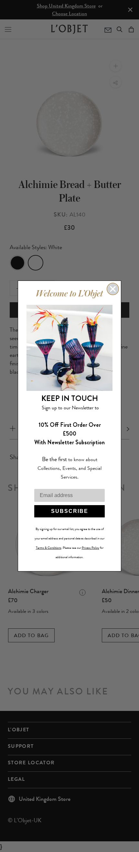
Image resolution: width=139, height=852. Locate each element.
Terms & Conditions (48, 548)
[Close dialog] (113, 289)
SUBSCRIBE (69, 511)
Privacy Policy (90, 548)
